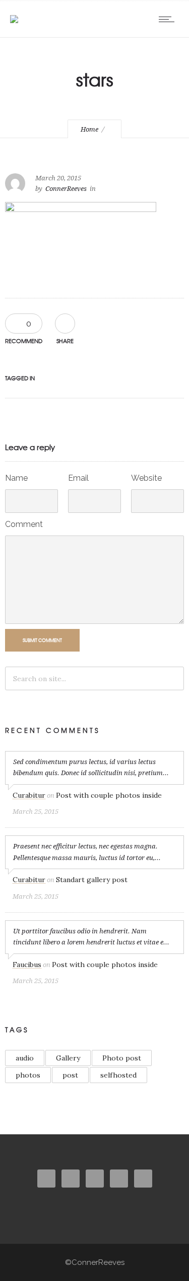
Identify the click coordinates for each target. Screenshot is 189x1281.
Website (146, 478)
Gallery (68, 1057)
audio (25, 1057)
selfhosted (118, 1075)
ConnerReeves (66, 188)
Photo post (121, 1057)
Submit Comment (42, 640)
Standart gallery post (92, 879)
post (70, 1075)
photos (28, 1075)
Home (89, 129)
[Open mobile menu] (169, 19)
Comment (24, 524)
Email (78, 478)
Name (16, 478)
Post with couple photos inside (109, 795)
